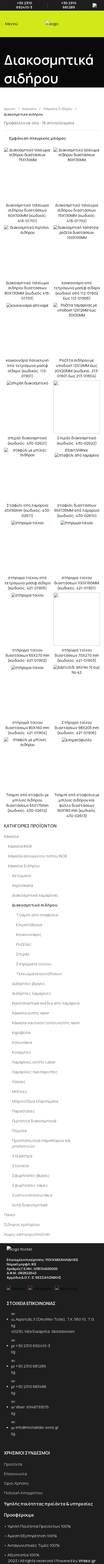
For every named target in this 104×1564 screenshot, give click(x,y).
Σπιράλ (23, 954)
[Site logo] (52, 23)
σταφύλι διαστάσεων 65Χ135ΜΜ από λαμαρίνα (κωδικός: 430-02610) (76, 510)
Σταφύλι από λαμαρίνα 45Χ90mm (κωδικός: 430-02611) (27, 510)
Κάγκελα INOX (20, 846)
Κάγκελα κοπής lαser (30, 1013)
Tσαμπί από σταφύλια (37, 915)
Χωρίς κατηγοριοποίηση (27, 1234)
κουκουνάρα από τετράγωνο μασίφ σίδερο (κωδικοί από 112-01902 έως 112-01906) (77, 290)
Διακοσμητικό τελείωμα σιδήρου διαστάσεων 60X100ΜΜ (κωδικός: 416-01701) (27, 213)
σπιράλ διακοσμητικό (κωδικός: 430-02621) (27, 440)
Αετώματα (21, 875)
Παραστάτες (23, 1111)
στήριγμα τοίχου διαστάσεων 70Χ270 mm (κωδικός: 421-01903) (77, 655)
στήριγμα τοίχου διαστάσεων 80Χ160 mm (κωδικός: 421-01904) (27, 727)
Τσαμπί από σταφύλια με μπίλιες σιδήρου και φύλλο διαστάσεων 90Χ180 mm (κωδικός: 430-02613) (76, 805)
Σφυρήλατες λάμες (30, 1185)
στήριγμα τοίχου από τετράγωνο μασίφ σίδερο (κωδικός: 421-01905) (27, 582)
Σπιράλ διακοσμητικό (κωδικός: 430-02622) (77, 440)
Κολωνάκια (22, 1042)
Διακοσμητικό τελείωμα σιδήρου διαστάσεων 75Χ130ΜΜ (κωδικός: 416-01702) (76, 213)
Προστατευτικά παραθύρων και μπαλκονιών (41, 1143)
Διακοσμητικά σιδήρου (34, 905)
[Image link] (19, 1249)
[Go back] (10, 43)
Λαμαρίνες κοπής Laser (33, 1062)
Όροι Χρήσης (16, 1483)
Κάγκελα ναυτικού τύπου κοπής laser (46, 1023)
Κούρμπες (21, 1052)
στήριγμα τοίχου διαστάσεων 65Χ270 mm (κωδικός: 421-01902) (27, 655)
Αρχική (10, 108)
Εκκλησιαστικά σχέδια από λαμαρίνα (45, 1003)
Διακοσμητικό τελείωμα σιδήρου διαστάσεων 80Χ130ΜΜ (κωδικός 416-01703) (27, 290)
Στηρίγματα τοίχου (33, 964)
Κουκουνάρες (29, 934)
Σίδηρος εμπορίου (22, 1224)
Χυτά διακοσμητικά (29, 1205)
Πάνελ (9, 1214)
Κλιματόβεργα (29, 924)
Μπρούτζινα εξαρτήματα (35, 1101)
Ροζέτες (23, 944)
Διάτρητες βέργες (28, 983)
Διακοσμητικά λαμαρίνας (35, 895)
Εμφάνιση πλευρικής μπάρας (37, 138)
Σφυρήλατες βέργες (31, 1175)
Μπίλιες (19, 1091)
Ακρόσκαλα (22, 885)
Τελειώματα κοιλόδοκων (39, 973)
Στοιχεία (20, 1165)
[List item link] (52, 1376)
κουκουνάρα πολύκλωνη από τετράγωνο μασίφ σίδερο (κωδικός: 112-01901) (27, 368)
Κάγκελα (11, 836)
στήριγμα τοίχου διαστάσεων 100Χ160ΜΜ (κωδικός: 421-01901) (76, 582)
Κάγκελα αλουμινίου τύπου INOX (37, 856)
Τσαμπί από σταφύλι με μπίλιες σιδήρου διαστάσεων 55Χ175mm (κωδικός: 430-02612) (27, 802)
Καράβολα (21, 1032)
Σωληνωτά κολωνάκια (32, 1195)
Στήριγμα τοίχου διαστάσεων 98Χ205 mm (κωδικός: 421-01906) (77, 727)
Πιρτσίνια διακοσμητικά (34, 1121)
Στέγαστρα (22, 1156)
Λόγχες (19, 1081)
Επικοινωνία (15, 1474)
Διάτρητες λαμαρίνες (31, 993)
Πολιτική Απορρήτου (23, 1493)
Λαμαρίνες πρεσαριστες (35, 1072)
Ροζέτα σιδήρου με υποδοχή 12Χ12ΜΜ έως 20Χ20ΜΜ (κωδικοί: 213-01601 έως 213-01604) (77, 368)
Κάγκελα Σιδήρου (24, 866)
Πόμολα (19, 1130)
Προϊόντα (13, 1464)
